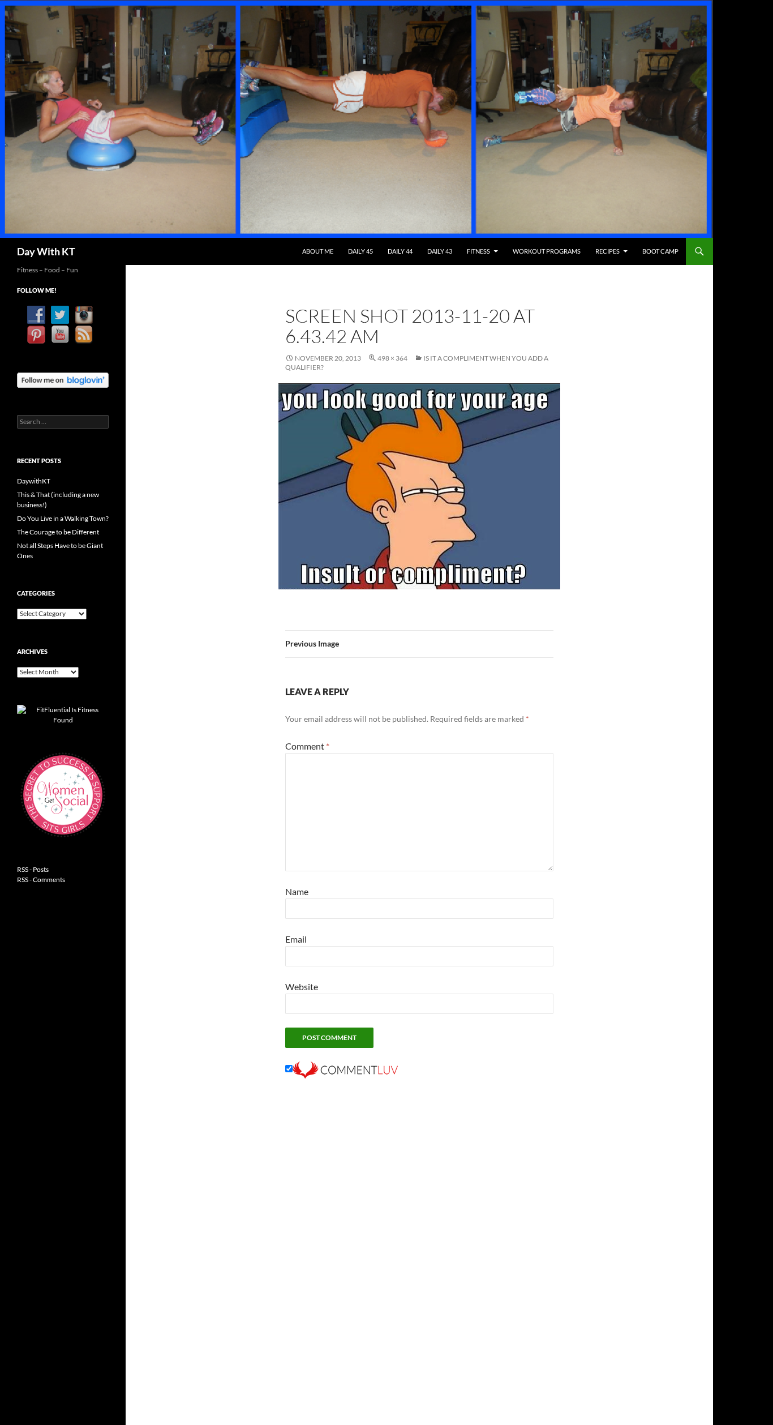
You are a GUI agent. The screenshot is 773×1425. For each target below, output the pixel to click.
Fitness (478, 251)
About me (317, 251)
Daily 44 (400, 251)
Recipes (607, 251)
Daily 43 (439, 251)
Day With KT (46, 251)
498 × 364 (392, 358)
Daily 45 (360, 251)
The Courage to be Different (58, 532)
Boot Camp (660, 251)
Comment (307, 746)
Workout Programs (547, 251)
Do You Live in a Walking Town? (63, 518)
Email (296, 939)
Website (301, 986)
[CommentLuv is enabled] (345, 1068)
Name (296, 891)
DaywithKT (33, 481)
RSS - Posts (33, 869)
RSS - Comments (41, 879)
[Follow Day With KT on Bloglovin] (63, 379)
